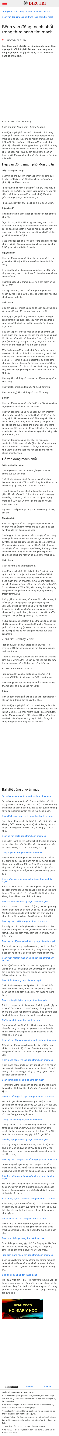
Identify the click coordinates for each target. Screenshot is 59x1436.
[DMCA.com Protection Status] (11, 1386)
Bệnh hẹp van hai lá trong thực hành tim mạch (24, 921)
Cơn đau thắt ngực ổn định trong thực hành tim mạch (28, 1096)
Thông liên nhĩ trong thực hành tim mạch (22, 1119)
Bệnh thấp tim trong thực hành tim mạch (21, 980)
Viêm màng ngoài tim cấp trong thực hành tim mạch (27, 1060)
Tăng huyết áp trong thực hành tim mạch (22, 852)
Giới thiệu (29, 1386)
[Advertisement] (29, 89)
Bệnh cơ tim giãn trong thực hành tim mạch (23, 1080)
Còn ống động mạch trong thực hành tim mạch (25, 1139)
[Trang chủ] (34, 3)
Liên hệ (47, 1386)
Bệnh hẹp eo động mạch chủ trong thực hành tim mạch (29, 941)
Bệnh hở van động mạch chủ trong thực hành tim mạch (29, 1040)
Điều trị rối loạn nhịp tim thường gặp (19, 1275)
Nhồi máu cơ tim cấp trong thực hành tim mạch (25, 1218)
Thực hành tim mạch (38, 11)
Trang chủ (7, 11)
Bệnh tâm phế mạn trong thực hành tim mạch (24, 1238)
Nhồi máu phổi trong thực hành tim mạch (22, 1020)
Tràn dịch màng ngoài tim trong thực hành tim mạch (27, 1255)
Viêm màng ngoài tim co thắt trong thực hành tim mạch (29, 1198)
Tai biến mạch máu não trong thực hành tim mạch (26, 796)
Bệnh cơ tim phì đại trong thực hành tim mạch (24, 1000)
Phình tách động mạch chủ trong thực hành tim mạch (28, 816)
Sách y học (19, 11)
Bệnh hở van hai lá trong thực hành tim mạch (24, 836)
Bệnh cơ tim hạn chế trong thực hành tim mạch (25, 901)
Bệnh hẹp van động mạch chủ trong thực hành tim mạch (29, 1159)
